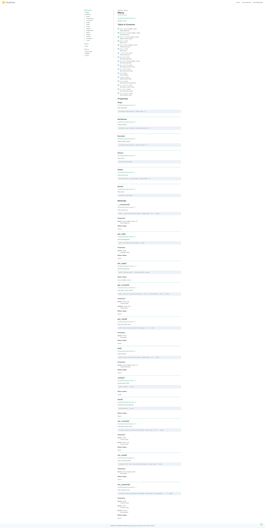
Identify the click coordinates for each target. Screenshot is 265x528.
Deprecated (88, 51)
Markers (87, 53)
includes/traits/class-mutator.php (126, 487)
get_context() (124, 65)
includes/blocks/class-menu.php (126, 18)
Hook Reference (246, 2)
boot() (122, 81)
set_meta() (123, 89)
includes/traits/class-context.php (126, 138)
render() (122, 77)
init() (121, 73)
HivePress (120, 10)
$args (121, 29)
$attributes (123, 33)
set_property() (124, 93)
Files (86, 46)
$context (122, 37)
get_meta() (123, 69)
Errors (87, 55)
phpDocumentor (134, 525)
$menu (122, 41)
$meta (121, 45)
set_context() (124, 85)
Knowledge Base (258, 2)
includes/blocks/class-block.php (126, 105)
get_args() (123, 61)
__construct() (124, 53)
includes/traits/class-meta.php (125, 172)
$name (122, 49)
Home (238, 2)
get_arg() (122, 57)
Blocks (126, 10)
